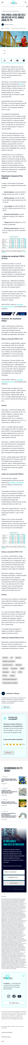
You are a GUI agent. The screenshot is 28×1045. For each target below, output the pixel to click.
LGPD (2, 1041)
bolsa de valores (7, 665)
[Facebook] (14, 996)
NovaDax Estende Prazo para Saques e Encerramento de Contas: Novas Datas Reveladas (9, 815)
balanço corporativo (9, 661)
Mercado (5, 776)
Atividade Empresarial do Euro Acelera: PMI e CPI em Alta (9, 780)
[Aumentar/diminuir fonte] (5, 50)
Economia (14, 668)
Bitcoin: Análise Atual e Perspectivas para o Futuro (9, 802)
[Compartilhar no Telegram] (11, 60)
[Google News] (14, 1003)
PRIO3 (5, 675)
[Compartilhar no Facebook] (17, 60)
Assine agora (14, 883)
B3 (11, 657)
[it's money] (14, 2)
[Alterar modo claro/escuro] (5, 53)
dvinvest (5, 668)
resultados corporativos (16, 482)
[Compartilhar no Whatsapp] (5, 60)
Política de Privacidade (19, 889)
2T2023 (5, 657)
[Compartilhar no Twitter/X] (24, 60)
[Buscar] (25, 2)
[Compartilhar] (23, 976)
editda (22, 668)
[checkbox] (4, 888)
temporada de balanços (9, 679)
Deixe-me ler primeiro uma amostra (12, 866)
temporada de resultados (10, 683)
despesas (18, 665)
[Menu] (2, 2)
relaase (12, 675)
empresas (6, 672)
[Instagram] (8, 996)
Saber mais (6, 707)
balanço (18, 657)
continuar (8, 752)
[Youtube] (19, 996)
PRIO (20, 672)
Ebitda (20, 84)
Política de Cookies (5, 1036)
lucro (13, 672)
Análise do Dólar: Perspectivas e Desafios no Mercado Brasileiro (9, 791)
